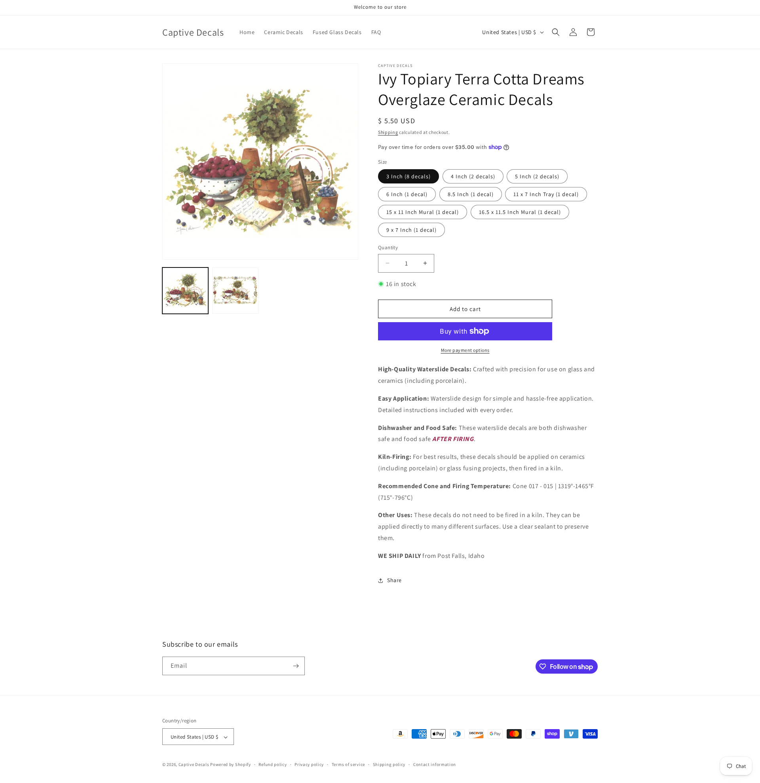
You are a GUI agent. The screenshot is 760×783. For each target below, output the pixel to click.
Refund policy (272, 764)
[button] (555, 32)
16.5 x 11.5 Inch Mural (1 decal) (520, 212)
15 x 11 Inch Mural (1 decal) (422, 212)
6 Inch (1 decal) (407, 194)
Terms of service (348, 764)
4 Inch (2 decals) (473, 176)
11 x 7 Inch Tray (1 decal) (546, 194)
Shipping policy (389, 764)
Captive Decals (194, 765)
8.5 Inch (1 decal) (471, 194)
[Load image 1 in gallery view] (185, 290)
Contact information (434, 764)
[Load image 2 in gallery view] (235, 290)
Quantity (388, 247)
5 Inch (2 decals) (537, 176)
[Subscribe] (295, 666)
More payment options (465, 350)
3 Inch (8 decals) (408, 176)
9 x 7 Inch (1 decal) (411, 229)
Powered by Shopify (230, 765)
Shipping (388, 132)
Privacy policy (309, 764)
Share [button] (394, 580)
